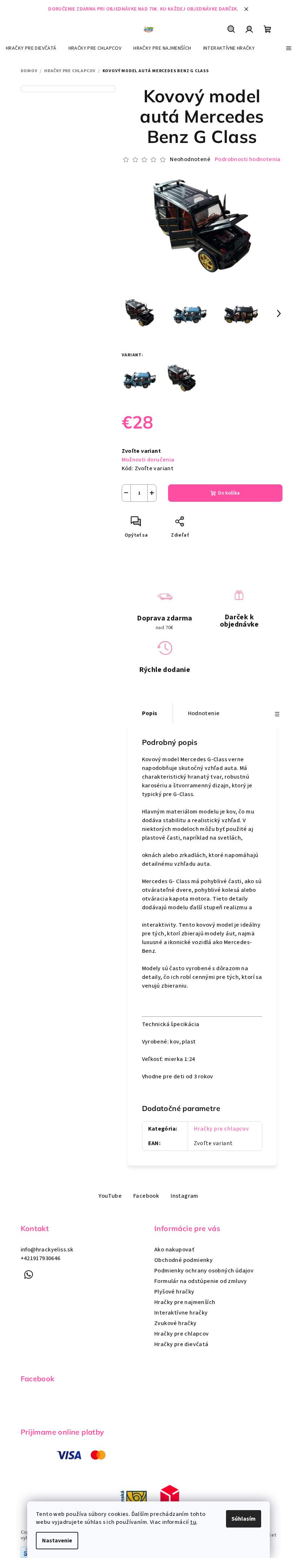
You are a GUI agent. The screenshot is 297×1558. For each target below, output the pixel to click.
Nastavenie (57, 1541)
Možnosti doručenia (148, 460)
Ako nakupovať (174, 1250)
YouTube (110, 1196)
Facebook (146, 1196)
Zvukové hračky (175, 1323)
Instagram (184, 1196)
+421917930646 (40, 1258)
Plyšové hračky (174, 1292)
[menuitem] (31, 48)
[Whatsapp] (29, 1274)
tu (193, 1522)
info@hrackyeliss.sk (47, 1250)
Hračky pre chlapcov (221, 1129)
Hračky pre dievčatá (181, 1344)
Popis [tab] (150, 713)
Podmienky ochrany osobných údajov (204, 1271)
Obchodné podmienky (183, 1260)
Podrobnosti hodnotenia (248, 159)
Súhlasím (243, 1519)
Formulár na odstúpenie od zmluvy (200, 1281)
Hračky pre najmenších (184, 1302)
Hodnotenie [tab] (204, 713)
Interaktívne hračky (181, 1313)
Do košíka (229, 493)
